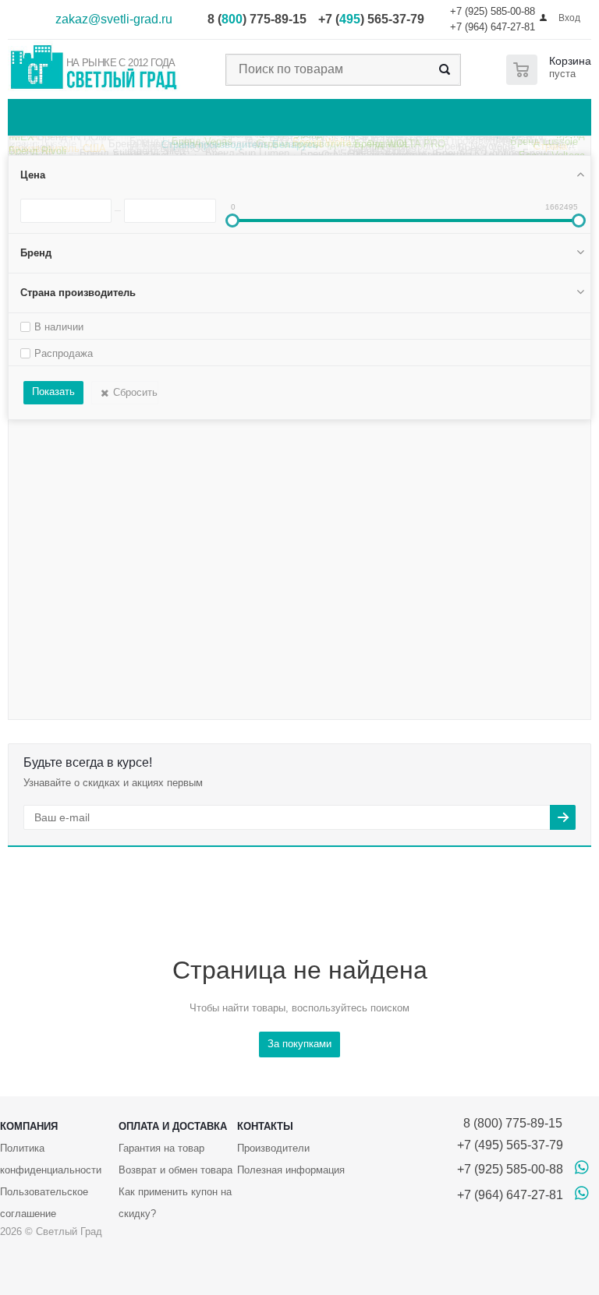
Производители (273, 1148)
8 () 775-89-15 (257, 19)
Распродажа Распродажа (163, 140)
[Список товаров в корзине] (551, 70)
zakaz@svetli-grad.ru (113, 19)
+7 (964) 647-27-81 (492, 27)
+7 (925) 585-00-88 (492, 11)
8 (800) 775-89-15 (509, 1123)
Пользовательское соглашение (44, 1202)
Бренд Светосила (296, 137)
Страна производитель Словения (452, 137)
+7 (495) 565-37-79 (510, 1145)
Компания (29, 1126)
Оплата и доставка (173, 1126)
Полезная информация (291, 1170)
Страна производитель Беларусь (239, 150)
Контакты (265, 1126)
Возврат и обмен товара (175, 1170)
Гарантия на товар (161, 1148)
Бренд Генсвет (43, 138)
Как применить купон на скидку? (175, 1202)
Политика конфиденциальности (50, 1159)
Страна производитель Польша (489, 145)
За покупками (299, 1044)
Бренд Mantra (140, 150)
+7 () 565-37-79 (371, 19)
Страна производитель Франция (331, 148)
